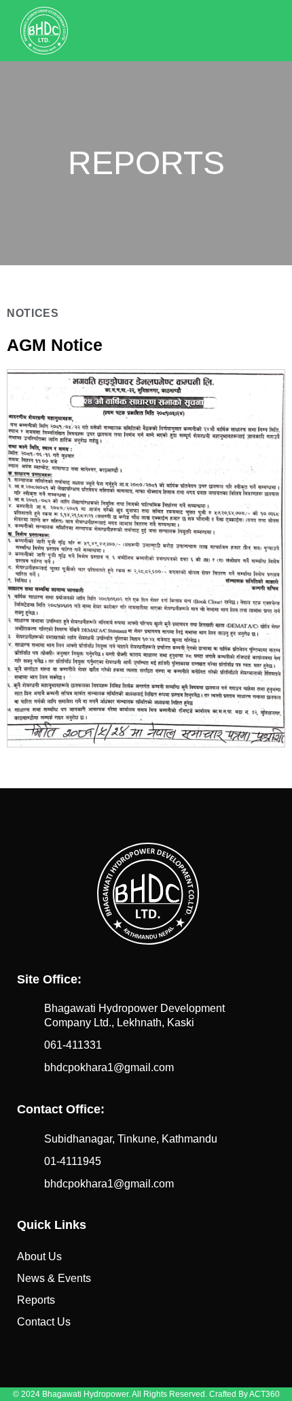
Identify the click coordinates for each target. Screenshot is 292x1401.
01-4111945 (72, 1161)
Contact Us (44, 1322)
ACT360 (264, 1394)
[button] (260, 31)
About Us (39, 1256)
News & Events (54, 1278)
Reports (36, 1300)
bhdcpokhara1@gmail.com (109, 1067)
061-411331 (73, 1045)
